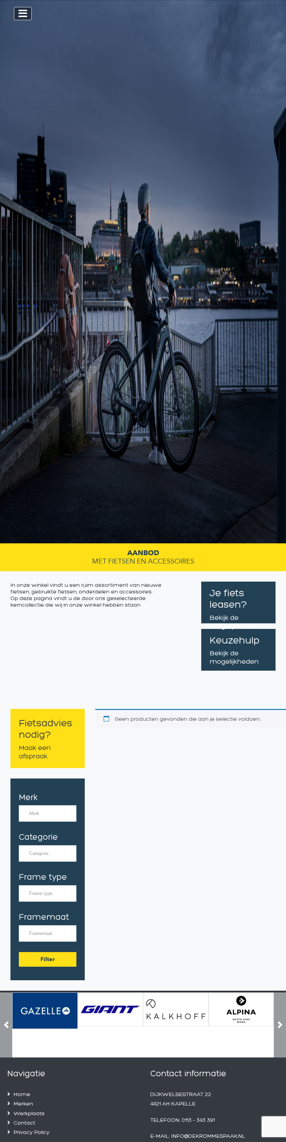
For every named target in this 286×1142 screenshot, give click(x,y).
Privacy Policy (32, 1132)
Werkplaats (29, 1113)
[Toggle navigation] (23, 13)
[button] (6, 1025)
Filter (47, 959)
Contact (24, 1122)
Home (22, 1094)
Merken (23, 1103)
